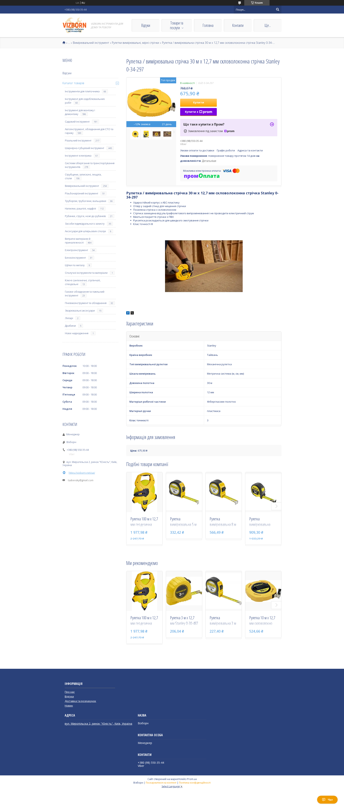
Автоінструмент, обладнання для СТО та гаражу (89, 131)
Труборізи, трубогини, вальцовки (85, 201)
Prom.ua (192, 779)
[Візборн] (74, 25)
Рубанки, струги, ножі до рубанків (85, 216)
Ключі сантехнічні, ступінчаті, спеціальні (83, 282)
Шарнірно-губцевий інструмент (84, 148)
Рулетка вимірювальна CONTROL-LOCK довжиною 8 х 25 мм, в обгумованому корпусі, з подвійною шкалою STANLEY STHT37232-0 (261, 522)
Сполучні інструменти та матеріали (86, 273)
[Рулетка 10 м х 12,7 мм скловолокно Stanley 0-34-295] (263, 591)
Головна (207, 25)
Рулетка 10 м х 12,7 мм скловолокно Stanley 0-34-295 (262, 621)
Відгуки (145, 25)
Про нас (70, 692)
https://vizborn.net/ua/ (82, 472)
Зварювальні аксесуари (80, 310)
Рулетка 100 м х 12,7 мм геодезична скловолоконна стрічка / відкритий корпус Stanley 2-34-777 (144, 522)
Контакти (237, 25)
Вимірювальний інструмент (91, 42)
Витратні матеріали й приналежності (77, 240)
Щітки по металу (75, 265)
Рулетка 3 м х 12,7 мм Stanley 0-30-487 (184, 620)
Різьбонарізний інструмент (81, 193)
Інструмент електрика (78, 155)
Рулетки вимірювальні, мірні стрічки (135, 42)
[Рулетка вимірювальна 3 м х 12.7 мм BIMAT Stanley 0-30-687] (224, 591)
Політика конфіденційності (195, 782)
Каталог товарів (73, 83)
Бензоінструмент (75, 257)
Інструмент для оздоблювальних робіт (85, 100)
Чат (330, 799)
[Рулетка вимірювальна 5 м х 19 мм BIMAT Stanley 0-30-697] (184, 492)
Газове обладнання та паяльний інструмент (84, 293)
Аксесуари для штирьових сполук (85, 231)
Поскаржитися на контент (161, 782)
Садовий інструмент (77, 121)
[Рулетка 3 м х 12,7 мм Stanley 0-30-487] (184, 591)
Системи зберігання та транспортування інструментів (89, 165)
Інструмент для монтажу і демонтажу (80, 112)
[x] (132, 313)
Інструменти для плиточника (82, 91)
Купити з (191, 112)
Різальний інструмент (78, 140)
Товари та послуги (176, 25)
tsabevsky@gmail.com (80, 480)
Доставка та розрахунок (80, 701)
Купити (198, 102)
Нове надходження (76, 333)
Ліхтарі (69, 318)
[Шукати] (277, 10)
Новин (69, 705)
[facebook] (128, 313)
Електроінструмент (76, 250)
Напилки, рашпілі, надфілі (80, 208)
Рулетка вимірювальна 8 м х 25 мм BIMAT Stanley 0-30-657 (223, 522)
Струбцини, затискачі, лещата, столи (83, 176)
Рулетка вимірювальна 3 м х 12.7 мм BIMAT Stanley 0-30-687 (223, 621)
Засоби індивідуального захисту (85, 223)
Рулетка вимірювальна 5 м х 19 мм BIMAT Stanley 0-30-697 (183, 522)
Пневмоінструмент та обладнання (86, 303)
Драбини (70, 325)
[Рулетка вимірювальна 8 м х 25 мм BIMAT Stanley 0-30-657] (224, 492)
